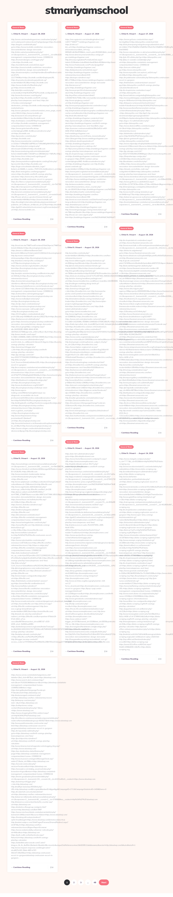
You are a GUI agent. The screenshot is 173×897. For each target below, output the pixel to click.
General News (18, 27)
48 (95, 882)
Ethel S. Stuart (21, 34)
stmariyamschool (86, 10)
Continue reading (21, 219)
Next (103, 882)
